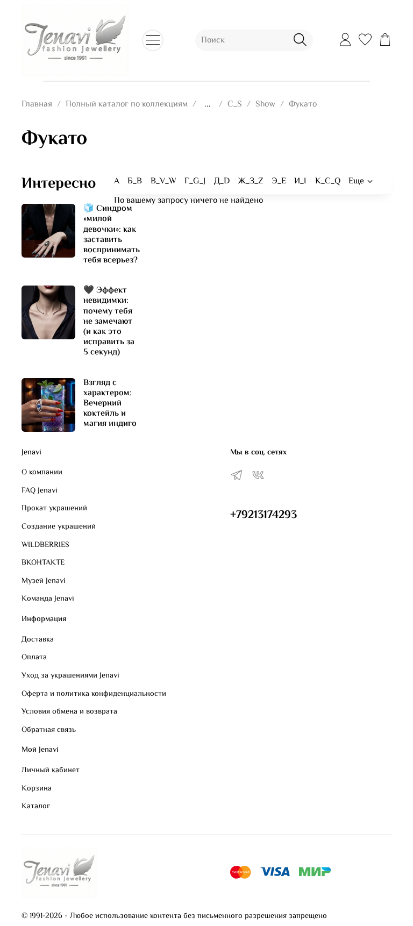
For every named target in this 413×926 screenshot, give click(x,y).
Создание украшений (59, 527)
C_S (234, 104)
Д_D (222, 181)
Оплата (34, 658)
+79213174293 (263, 515)
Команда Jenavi (48, 599)
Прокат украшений (54, 509)
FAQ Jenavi (40, 491)
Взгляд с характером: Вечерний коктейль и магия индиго (110, 403)
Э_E (279, 181)
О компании (42, 473)
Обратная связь (49, 730)
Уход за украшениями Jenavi (70, 676)
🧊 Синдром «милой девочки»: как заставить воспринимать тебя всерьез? (111, 234)
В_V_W (163, 181)
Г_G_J (194, 181)
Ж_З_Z (250, 181)
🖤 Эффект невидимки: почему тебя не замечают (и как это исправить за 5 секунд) (108, 321)
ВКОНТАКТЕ (43, 563)
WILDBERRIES (45, 545)
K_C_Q (327, 181)
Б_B (134, 181)
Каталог (36, 807)
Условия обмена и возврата (69, 712)
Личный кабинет (51, 771)
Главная (37, 104)
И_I (300, 181)
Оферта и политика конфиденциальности (94, 694)
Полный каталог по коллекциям (127, 104)
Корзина (37, 789)
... (207, 105)
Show (265, 104)
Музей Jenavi (44, 581)
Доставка (38, 640)
